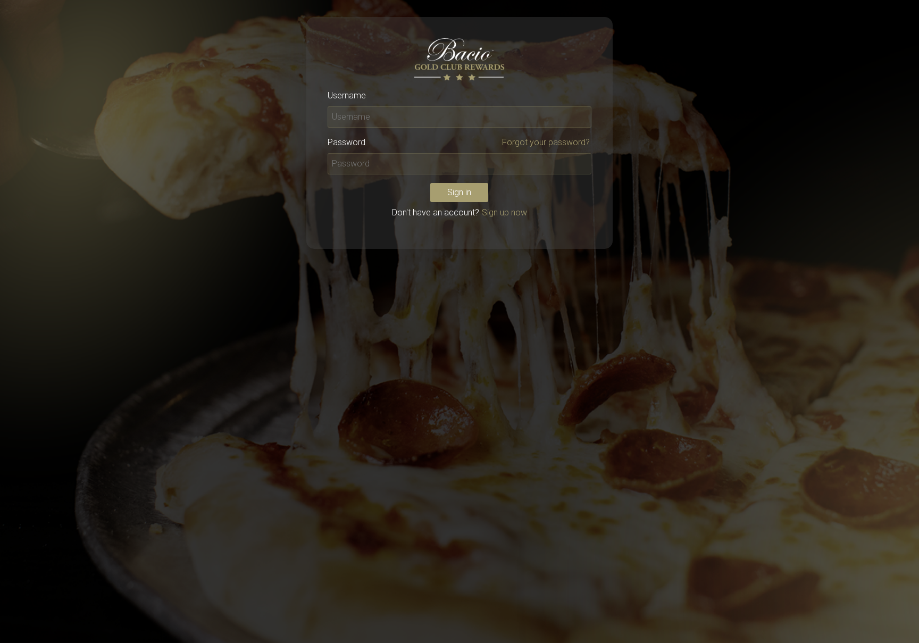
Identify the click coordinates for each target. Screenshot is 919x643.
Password (346, 142)
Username (347, 95)
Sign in (459, 192)
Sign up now (504, 212)
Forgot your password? (546, 142)
